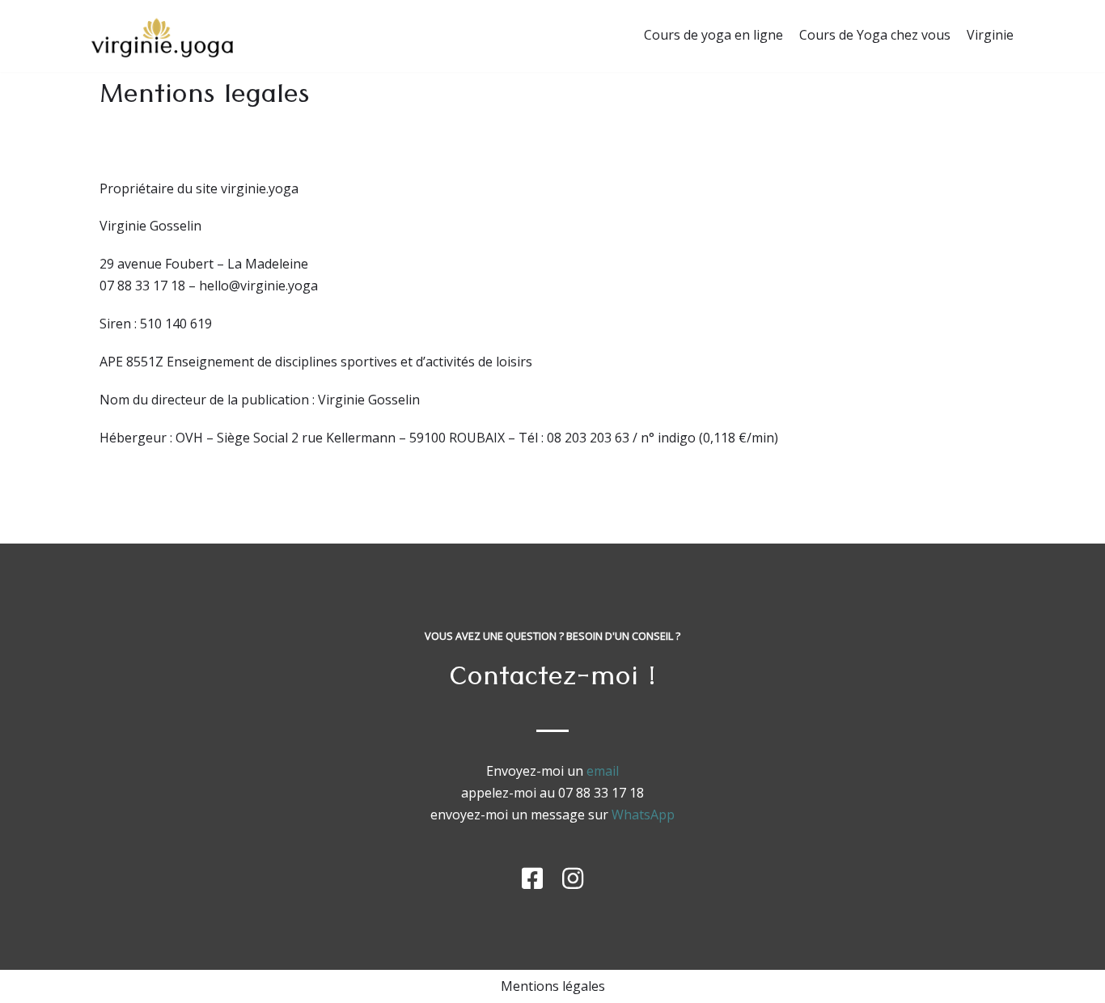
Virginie (990, 35)
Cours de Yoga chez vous (874, 35)
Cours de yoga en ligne (713, 35)
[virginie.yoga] (162, 36)
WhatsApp (643, 814)
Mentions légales (553, 986)
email (602, 771)
